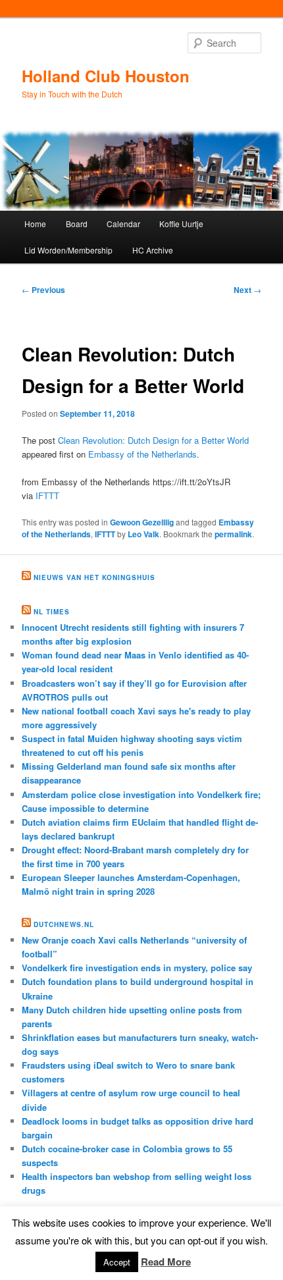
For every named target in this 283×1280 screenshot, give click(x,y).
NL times (52, 611)
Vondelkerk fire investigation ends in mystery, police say (137, 967)
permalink (233, 534)
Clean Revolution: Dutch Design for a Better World (153, 440)
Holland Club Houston (106, 76)
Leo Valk (143, 534)
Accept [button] (116, 1262)
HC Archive (152, 249)
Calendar (123, 223)
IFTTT (47, 495)
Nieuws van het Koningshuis (94, 577)
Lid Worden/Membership (68, 249)
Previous (43, 290)
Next (247, 290)
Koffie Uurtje (181, 223)
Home (35, 223)
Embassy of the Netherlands (142, 454)
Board (77, 223)
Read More (166, 1261)
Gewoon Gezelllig (142, 522)
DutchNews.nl (64, 924)
